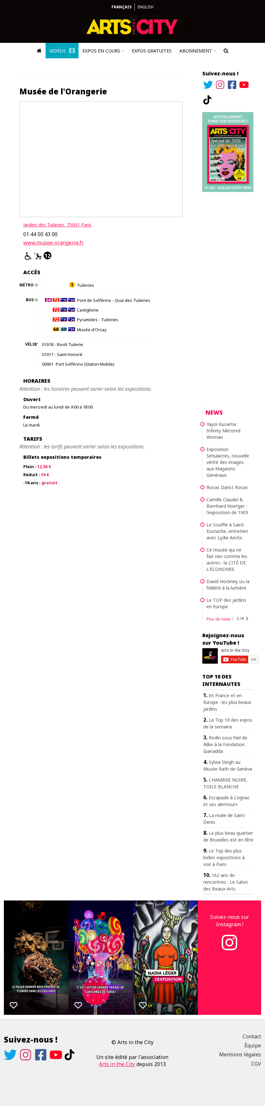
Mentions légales (240, 1054)
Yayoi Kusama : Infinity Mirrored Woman (223, 430)
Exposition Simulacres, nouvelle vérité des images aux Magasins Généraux (228, 462)
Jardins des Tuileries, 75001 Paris (57, 225)
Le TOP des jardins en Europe (226, 603)
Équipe (252, 1045)
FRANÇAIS (121, 7)
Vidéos (58, 51)
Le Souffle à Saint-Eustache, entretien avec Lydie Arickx (227, 531)
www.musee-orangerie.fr (53, 242)
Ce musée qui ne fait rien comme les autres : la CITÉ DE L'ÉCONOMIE (227, 559)
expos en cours (101, 51)
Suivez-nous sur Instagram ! (229, 920)
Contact (252, 1036)
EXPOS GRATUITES (152, 51)
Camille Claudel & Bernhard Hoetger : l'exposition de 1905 (227, 505)
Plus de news (219, 619)
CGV (256, 1063)
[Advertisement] (227, 298)
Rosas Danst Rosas (227, 487)
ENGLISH (146, 7)
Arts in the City (117, 1064)
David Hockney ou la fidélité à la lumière (228, 584)
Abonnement (195, 51)
